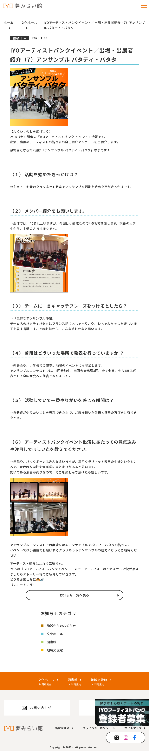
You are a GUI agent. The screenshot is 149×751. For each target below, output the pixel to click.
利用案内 (46, 684)
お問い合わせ (41, 708)
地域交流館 (55, 650)
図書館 (51, 642)
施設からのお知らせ (61, 625)
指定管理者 (62, 728)
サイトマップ (133, 728)
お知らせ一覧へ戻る (74, 595)
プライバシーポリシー (97, 728)
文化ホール (55, 633)
